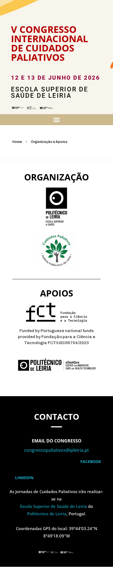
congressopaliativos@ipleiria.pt (56, 450)
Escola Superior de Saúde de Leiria (53, 506)
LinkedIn (24, 477)
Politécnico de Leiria (46, 513)
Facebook (91, 461)
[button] (56, 119)
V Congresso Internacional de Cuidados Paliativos (49, 43)
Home (17, 142)
